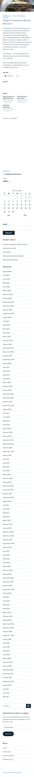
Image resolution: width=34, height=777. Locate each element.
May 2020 (6, 559)
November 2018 (8, 628)
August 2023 (7, 409)
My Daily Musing (15, 2)
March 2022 (7, 474)
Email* (5, 224)
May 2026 (6, 283)
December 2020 (8, 532)
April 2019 (6, 608)
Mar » (25, 215)
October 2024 (7, 356)
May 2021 (6, 513)
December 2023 (8, 394)
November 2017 (8, 674)
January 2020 (7, 574)
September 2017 (8, 681)
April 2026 (6, 287)
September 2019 (8, 589)
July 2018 (6, 643)
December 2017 (8, 670)
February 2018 (7, 662)
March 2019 (7, 612)
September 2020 (8, 543)
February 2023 (8, 432)
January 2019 (7, 620)
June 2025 (6, 325)
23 (21, 208)
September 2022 (8, 451)
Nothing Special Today (10, 260)
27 (9, 211)
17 (25, 204)
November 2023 (8, 398)
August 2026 (7, 271)
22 (17, 208)
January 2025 (7, 344)
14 (13, 204)
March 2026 (7, 290)
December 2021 (8, 486)
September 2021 (8, 497)
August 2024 (7, 363)
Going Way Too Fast (9, 248)
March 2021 (7, 520)
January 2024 (7, 390)
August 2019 (7, 593)
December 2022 (8, 440)
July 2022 (6, 459)
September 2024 (8, 359)
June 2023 (6, 417)
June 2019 (6, 601)
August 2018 (7, 639)
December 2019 (8, 578)
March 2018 (7, 658)
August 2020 (7, 547)
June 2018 (6, 647)
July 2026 (6, 275)
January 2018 (7, 666)
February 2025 (8, 340)
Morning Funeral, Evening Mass (13, 256)
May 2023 (6, 421)
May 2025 (6, 329)
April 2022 (6, 471)
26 (5, 211)
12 (4, 204)
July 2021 (6, 505)
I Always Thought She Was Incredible (15, 244)
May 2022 (6, 467)
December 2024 (8, 348)
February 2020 (8, 570)
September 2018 (8, 635)
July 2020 (6, 551)
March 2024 (7, 382)
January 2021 (7, 528)
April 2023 (6, 425)
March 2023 (7, 428)
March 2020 (7, 566)
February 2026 (8, 294)
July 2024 (6, 367)
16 (21, 204)
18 (29, 204)
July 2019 (6, 597)
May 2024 (6, 375)
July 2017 (6, 689)
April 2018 (6, 654)
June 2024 (6, 371)
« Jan (8, 215)
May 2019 (6, 605)
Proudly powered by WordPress (12, 772)
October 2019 (7, 586)
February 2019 (7, 616)
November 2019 (8, 582)
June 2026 (6, 279)
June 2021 (6, 509)
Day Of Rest (7, 252)
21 (13, 208)
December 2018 (8, 624)
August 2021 (7, 501)
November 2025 (8, 306)
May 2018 (6, 651)
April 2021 (6, 517)
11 (29, 201)
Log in (5, 748)
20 (9, 208)
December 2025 (8, 302)
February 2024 (8, 386)
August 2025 (7, 317)
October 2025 (7, 310)
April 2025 (6, 333)
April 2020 (6, 562)
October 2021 (7, 494)
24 (25, 208)
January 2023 (7, 436)
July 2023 (6, 413)
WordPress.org (8, 759)
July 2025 (6, 321)
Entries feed (7, 752)
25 (30, 208)
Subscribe (8, 734)
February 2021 (7, 524)
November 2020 (8, 536)
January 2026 (7, 298)
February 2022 (8, 478)
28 (13, 211)
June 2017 (6, 693)
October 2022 (7, 448)
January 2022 (7, 482)
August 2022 (7, 455)
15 (17, 204)
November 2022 (8, 444)
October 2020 (7, 540)
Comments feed (8, 755)
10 (25, 201)
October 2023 (7, 402)
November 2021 (8, 490)
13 (9, 204)
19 (4, 208)
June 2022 (6, 463)
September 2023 (8, 405)
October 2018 (7, 631)
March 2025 (7, 336)
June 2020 (6, 555)
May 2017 (6, 697)
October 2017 (7, 677)
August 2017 (7, 685)
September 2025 (8, 313)
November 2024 (8, 352)
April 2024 (6, 379)
